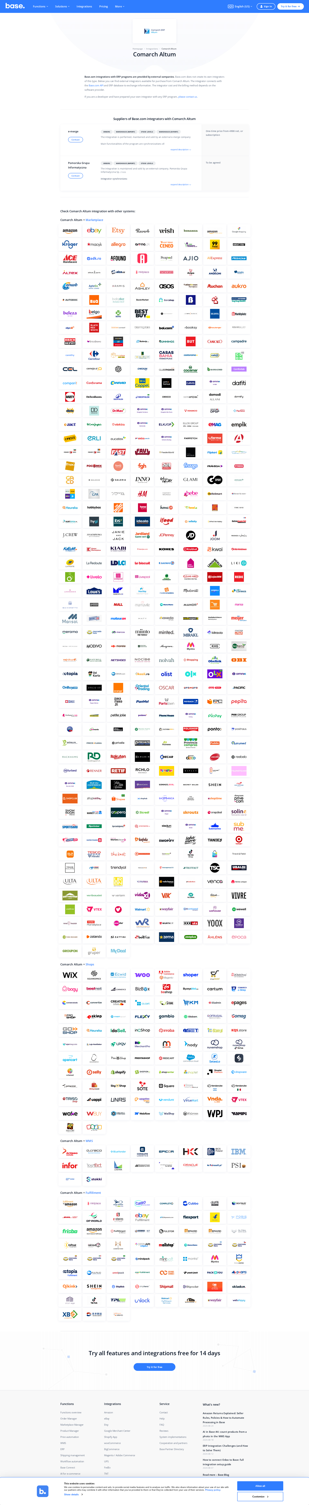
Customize (258, 1496)
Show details (71, 1494)
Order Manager (68, 1418)
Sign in (268, 6)
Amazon (108, 1412)
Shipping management (72, 1455)
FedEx (107, 1467)
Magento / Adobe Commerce (119, 1455)
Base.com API (96, 85)
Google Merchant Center (117, 1430)
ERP (62, 1449)
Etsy (106, 1424)
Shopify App (110, 1436)
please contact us (187, 96)
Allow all (260, 1486)
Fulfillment (93, 1193)
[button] (240, 6)
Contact (75, 139)
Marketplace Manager (72, 1424)
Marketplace (94, 220)
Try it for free (288, 6)
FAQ (161, 1424)
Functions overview (70, 1412)
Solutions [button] (61, 6)
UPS (106, 1461)
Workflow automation (72, 1461)
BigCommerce (111, 1449)
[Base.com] (15, 6)
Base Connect (67, 1467)
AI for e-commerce (70, 1473)
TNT (106, 1473)
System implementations (172, 1436)
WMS (89, 1141)
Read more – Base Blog (216, 1474)
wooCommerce (112, 1443)
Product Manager (69, 1430)
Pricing (103, 6)
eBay (106, 1418)
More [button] (118, 6)
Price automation (69, 1436)
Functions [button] (39, 6)
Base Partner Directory (171, 1449)
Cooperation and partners (173, 1443)
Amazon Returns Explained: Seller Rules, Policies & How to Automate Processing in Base (223, 1418)
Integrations (84, 6)
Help (161, 1418)
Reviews (163, 1430)
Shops (90, 964)
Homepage (138, 48)
